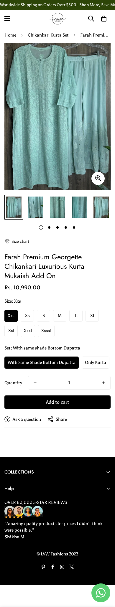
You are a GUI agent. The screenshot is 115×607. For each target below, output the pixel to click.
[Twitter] (71, 567)
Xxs (11, 315)
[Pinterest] (43, 567)
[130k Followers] (62, 567)
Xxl (11, 330)
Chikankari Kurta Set (48, 35)
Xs (27, 315)
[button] (16, 241)
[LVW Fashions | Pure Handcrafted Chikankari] (58, 18)
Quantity (13, 382)
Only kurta (95, 362)
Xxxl (28, 330)
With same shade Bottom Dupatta (41, 362)
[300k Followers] (53, 567)
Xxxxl (46, 330)
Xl (92, 315)
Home (10, 35)
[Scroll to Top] (104, 576)
